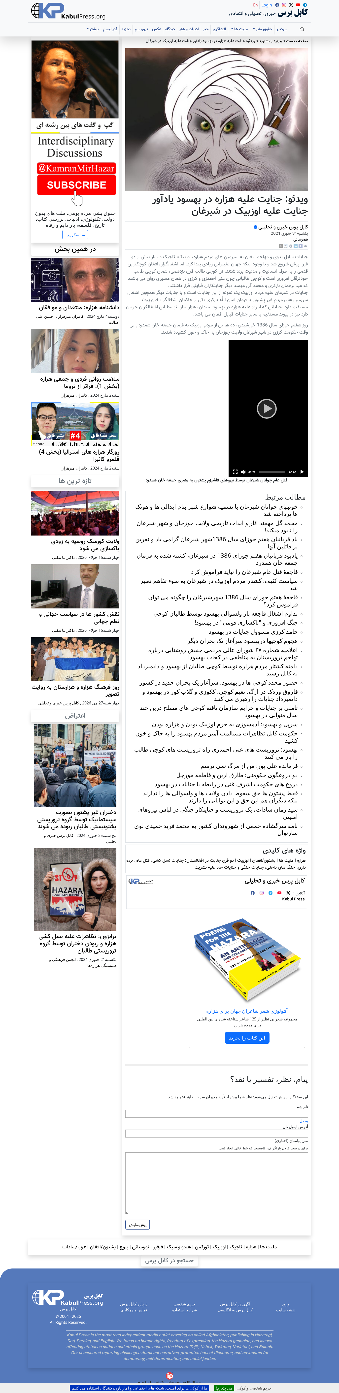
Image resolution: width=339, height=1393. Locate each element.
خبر (205, 29)
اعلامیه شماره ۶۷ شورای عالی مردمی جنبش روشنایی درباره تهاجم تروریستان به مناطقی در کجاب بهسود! (223, 653)
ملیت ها (286, 860)
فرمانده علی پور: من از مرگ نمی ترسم (249, 765)
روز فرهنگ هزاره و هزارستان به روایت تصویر (75, 691)
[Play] (268, 408)
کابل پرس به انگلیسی (235, 1310)
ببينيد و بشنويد (270, 41)
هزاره (301, 860)
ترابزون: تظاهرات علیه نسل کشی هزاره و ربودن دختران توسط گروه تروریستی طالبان (77, 944)
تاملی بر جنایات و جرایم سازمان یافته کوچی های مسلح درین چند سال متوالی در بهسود (219, 711)
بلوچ (124, 1247)
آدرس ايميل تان (295, 1126)
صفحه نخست (297, 41)
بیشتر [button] (94, 29)
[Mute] (243, 472)
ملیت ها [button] (240, 29)
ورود (286, 1304)
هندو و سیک (179, 1247)
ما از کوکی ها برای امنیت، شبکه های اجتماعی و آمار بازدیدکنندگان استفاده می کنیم (139, 1388)
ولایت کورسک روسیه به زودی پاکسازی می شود (85, 545)
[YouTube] (279, 893)
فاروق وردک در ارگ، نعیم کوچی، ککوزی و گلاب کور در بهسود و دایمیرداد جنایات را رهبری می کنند (220, 695)
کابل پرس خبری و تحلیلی (283, 227)
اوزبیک (243, 860)
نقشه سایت (285, 1310)
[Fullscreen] (235, 472)
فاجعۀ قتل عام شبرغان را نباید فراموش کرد (244, 572)
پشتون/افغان (263, 860)
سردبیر (281, 29)
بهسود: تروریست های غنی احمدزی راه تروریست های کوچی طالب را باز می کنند (216, 752)
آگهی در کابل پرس (235, 1304)
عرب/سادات (74, 1247)
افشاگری (219, 29)
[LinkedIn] (296, 246)
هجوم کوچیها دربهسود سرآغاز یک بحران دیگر (242, 640)
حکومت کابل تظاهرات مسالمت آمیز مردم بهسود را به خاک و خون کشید (216, 736)
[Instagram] (262, 893)
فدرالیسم (110, 29)
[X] (281, 246)
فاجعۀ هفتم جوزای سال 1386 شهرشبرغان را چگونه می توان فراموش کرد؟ (223, 600)
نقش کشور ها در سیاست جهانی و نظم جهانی (79, 618)
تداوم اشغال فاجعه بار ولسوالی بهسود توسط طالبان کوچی (225, 613)
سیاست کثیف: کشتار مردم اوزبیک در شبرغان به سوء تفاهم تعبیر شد (219, 584)
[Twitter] (288, 893)
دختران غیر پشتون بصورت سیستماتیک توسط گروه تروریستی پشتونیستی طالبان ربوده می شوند (76, 820)
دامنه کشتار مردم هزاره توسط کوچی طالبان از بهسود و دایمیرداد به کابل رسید (218, 669)
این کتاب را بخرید (247, 1037)
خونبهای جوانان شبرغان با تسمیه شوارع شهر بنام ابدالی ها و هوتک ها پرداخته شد (216, 510)
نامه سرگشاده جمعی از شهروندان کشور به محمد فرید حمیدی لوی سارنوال (216, 829)
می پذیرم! (224, 1388)
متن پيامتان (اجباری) (291, 1140)
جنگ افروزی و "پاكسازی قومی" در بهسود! (246, 622)
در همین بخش (75, 249)
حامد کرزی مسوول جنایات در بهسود (253, 631)
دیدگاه (170, 29)
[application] (268, 408)
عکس (156, 29)
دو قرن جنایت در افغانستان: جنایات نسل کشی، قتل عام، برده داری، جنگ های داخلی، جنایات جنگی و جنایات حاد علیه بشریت (216, 864)
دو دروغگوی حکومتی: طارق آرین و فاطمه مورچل (237, 775)
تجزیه (126, 29)
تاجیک (236, 1247)
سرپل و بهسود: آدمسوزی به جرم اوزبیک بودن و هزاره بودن (225, 724)
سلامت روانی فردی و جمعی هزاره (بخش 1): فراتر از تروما (79, 383)
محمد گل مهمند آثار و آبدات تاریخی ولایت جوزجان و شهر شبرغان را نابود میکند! (217, 526)
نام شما (302, 1106)
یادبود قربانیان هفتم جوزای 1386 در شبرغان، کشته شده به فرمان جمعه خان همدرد (217, 559)
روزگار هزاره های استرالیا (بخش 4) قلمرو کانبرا (79, 455)
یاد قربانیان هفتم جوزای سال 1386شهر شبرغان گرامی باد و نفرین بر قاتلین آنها (216, 542)
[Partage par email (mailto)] (305, 246)
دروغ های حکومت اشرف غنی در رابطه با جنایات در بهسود (226, 784)
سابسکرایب (75, 234)
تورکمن (202, 1247)
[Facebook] (301, 246)
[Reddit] (286, 246)
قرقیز (158, 1247)
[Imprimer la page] (291, 246)
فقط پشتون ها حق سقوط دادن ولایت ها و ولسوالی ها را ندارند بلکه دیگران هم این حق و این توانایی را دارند (220, 796)
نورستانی (140, 1247)
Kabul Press (293, 899)
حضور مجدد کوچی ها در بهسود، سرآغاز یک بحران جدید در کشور (218, 682)
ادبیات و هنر (189, 29)
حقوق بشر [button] (263, 29)
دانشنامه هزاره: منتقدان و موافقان (79, 308)
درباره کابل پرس (133, 1304)
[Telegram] (270, 893)
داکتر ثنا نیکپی (63, 557)
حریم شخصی (184, 1304)
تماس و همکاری (134, 1310)
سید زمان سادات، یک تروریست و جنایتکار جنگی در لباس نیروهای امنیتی (218, 813)
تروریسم (141, 29)
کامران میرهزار (71, 316)
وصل (304, 1120)
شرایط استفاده (184, 1310)
